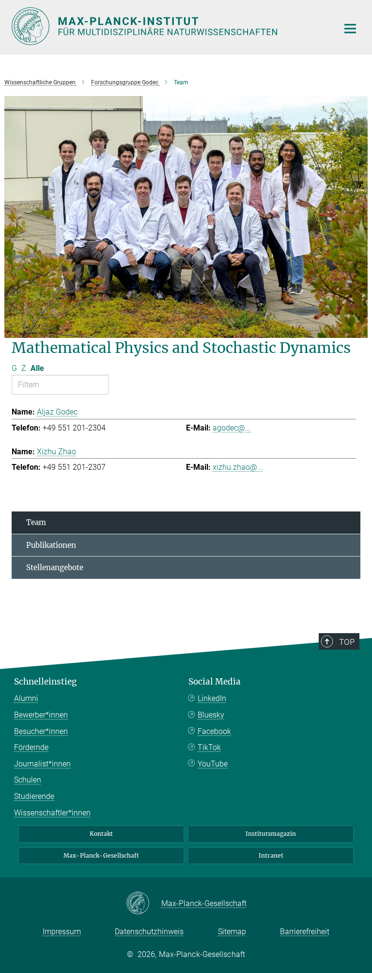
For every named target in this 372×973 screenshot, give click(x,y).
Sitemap (232, 931)
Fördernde (31, 747)
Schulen (27, 779)
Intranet (271, 855)
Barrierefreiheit (304, 931)
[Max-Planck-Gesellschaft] (143, 903)
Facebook (214, 731)
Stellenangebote (54, 567)
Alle (37, 368)
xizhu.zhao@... (238, 467)
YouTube (213, 763)
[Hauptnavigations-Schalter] (350, 28)
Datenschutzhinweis (149, 931)
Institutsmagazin (271, 833)
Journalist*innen (42, 763)
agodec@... (232, 427)
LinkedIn (212, 698)
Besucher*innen (41, 731)
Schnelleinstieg (45, 681)
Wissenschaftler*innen (52, 812)
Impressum (62, 931)
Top (347, 642)
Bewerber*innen (41, 714)
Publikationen (51, 545)
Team (36, 522)
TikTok (209, 747)
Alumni (26, 698)
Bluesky (211, 714)
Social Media (214, 681)
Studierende (34, 796)
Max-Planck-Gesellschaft (101, 855)
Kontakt (101, 833)
